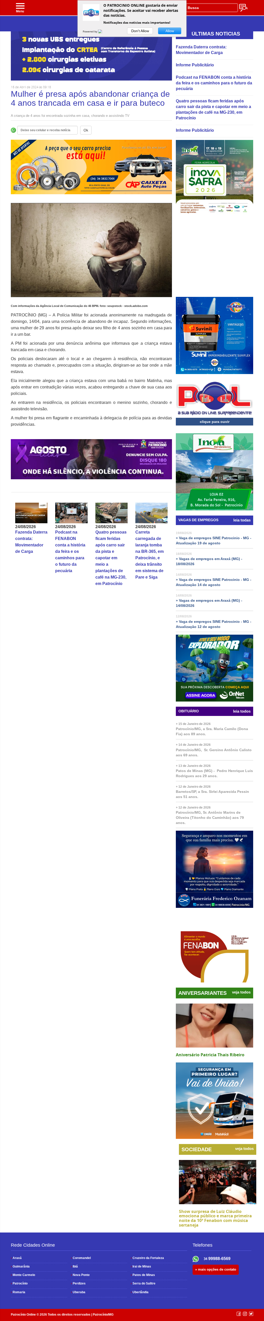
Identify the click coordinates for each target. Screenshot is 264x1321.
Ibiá (74, 1266)
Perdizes (78, 1283)
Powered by (90, 31)
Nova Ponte (80, 1275)
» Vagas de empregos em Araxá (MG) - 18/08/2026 (209, 561)
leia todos (242, 711)
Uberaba (78, 1292)
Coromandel (81, 1258)
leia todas (242, 520)
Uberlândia (139, 1292)
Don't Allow (140, 31)
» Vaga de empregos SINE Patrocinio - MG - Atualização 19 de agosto (213, 540)
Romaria (18, 1292)
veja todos (241, 992)
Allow (170, 31)
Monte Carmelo (23, 1275)
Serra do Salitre (143, 1283)
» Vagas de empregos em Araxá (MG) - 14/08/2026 (209, 603)
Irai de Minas (141, 1266)
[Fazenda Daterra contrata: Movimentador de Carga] (31, 513)
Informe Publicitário (195, 65)
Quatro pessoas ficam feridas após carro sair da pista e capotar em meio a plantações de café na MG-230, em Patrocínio (111, 558)
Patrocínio (19, 1283)
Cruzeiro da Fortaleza (147, 1258)
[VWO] (103, 31)
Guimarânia (20, 1266)
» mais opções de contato (215, 1269)
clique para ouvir (214, 422)
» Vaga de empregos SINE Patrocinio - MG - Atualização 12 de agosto (213, 624)
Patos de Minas (143, 1275)
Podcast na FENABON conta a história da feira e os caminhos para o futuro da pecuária (70, 551)
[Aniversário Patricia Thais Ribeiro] (214, 1026)
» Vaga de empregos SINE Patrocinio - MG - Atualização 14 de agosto (213, 582)
